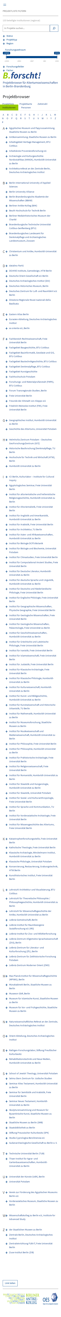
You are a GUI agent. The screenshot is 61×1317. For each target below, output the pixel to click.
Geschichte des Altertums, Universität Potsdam (33, 428)
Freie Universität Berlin (20, 395)
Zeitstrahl (42, 103)
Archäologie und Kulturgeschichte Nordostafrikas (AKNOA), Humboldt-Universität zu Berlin (32, 159)
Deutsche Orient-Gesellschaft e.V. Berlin (28, 275)
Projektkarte (25, 103)
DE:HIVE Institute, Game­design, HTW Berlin (30, 270)
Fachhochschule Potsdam (22, 376)
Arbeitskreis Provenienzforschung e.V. (28, 150)
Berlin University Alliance (21, 191)
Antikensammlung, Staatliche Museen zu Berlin (32, 137)
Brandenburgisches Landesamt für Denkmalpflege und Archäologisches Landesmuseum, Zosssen (27, 237)
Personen (26, 107)
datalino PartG (16, 265)
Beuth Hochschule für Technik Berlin (27, 210)
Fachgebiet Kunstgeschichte (23, 371)
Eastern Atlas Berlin (19, 314)
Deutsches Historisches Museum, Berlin (28, 286)
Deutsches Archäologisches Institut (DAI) (29, 280)
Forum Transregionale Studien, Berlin (28, 390)
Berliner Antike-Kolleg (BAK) (23, 205)
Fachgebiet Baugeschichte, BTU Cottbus (29, 347)
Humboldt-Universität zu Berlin (25, 466)
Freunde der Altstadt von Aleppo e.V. (27, 400)
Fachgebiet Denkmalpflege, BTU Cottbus (29, 366)
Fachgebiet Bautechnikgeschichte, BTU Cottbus (33, 361)
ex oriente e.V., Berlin (19, 328)
